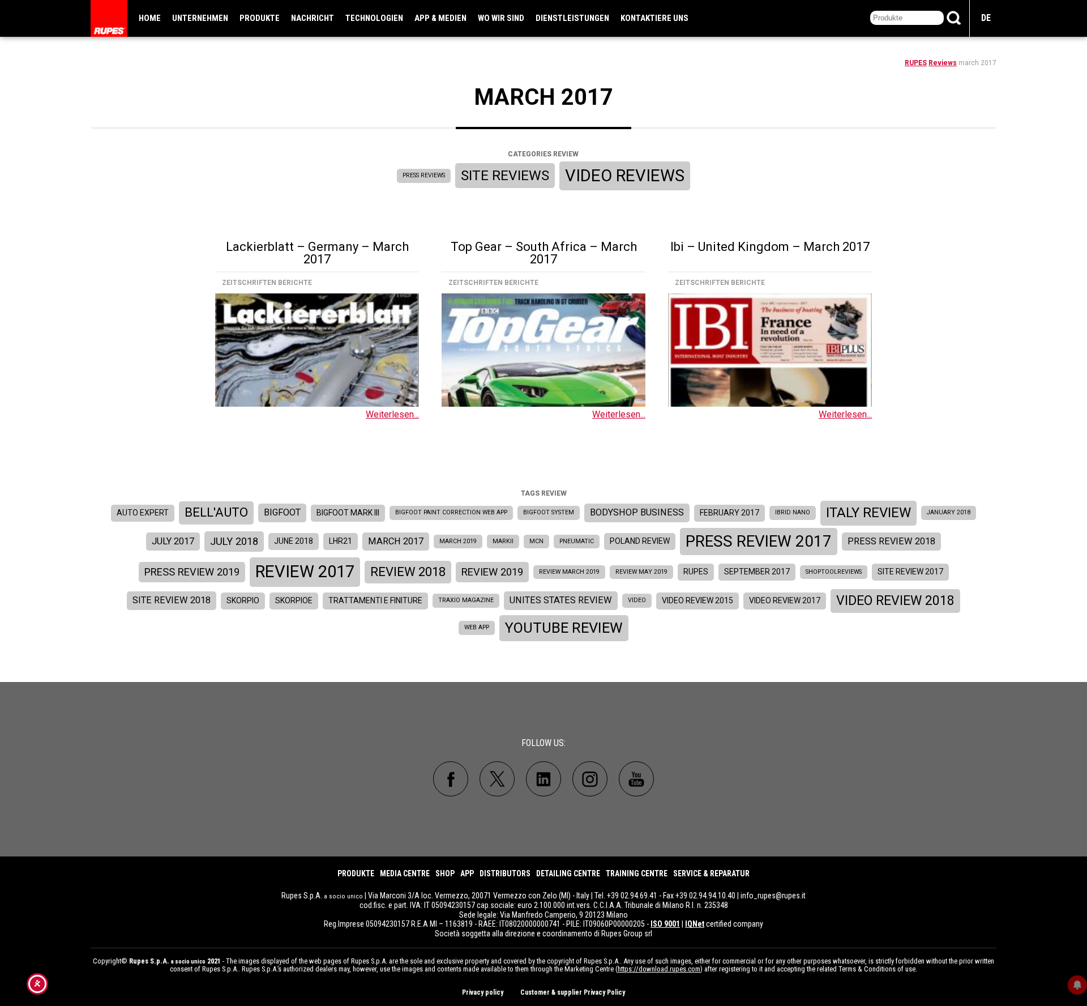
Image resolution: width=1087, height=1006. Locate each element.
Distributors (505, 873)
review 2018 (408, 572)
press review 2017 (759, 541)
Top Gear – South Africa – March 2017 (544, 253)
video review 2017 (784, 600)
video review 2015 (697, 600)
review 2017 (304, 571)
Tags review (544, 493)
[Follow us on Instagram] (589, 778)
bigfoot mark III (347, 512)
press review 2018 (891, 541)
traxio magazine (466, 600)
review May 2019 (641, 572)
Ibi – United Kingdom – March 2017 (770, 247)
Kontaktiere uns (654, 18)
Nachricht (312, 18)
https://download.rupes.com (659, 969)
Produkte (259, 18)
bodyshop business (637, 512)
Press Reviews (424, 175)
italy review (868, 513)
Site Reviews (505, 175)
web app (476, 627)
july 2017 (173, 541)
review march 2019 (569, 572)
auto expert (143, 512)
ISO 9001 (665, 923)
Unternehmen (200, 18)
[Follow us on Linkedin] (543, 778)
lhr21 (340, 540)
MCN (536, 541)
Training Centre (636, 873)
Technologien (374, 18)
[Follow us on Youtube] (636, 778)
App (467, 873)
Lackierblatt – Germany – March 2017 (317, 253)
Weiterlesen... (392, 414)
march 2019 (458, 541)
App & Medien (440, 18)
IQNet (694, 923)
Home (150, 18)
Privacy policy (482, 992)
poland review (640, 540)
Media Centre (405, 873)
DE (986, 17)
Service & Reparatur (711, 873)
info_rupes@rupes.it (773, 895)
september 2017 (757, 571)
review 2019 (492, 572)
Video (637, 600)
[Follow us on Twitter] (497, 778)
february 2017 (729, 512)
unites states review (561, 600)
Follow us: (543, 743)
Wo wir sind (501, 18)
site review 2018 (171, 600)
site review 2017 (910, 571)
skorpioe (294, 600)
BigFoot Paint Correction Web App (451, 512)
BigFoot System (548, 512)
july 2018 (234, 541)
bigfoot (282, 512)
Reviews (942, 63)
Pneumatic (576, 541)
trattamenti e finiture (375, 600)
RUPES (916, 63)
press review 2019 (191, 572)
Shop (445, 873)
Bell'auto (216, 512)
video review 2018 (895, 600)
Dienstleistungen (572, 18)
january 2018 (948, 512)
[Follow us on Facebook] (450, 778)
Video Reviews (624, 175)
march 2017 (395, 541)
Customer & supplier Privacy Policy (572, 992)
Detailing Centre (568, 873)
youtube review (564, 627)
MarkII (503, 541)
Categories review (543, 154)
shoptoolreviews (834, 572)
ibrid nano (792, 512)
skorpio (242, 600)
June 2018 (293, 540)
